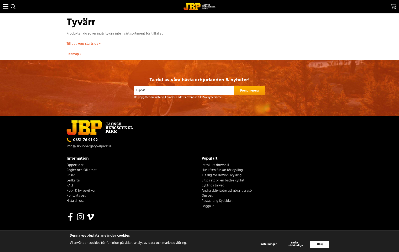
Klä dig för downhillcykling (221, 175)
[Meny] (5, 6)
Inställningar (268, 244)
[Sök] (13, 6)
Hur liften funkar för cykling (222, 170)
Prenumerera (249, 90)
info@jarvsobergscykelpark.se (89, 146)
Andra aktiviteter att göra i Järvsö (227, 191)
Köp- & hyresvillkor (81, 191)
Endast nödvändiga (295, 244)
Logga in (208, 206)
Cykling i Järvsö (213, 185)
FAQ (69, 185)
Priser (70, 175)
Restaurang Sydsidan (217, 201)
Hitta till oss (75, 201)
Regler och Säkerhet (81, 170)
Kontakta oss (76, 196)
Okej (320, 244)
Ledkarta (73, 180)
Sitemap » (73, 54)
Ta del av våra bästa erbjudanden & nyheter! (199, 80)
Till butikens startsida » (83, 44)
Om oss (207, 196)
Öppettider (75, 165)
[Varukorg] (393, 6)
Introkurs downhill (215, 165)
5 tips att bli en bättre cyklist (223, 180)
